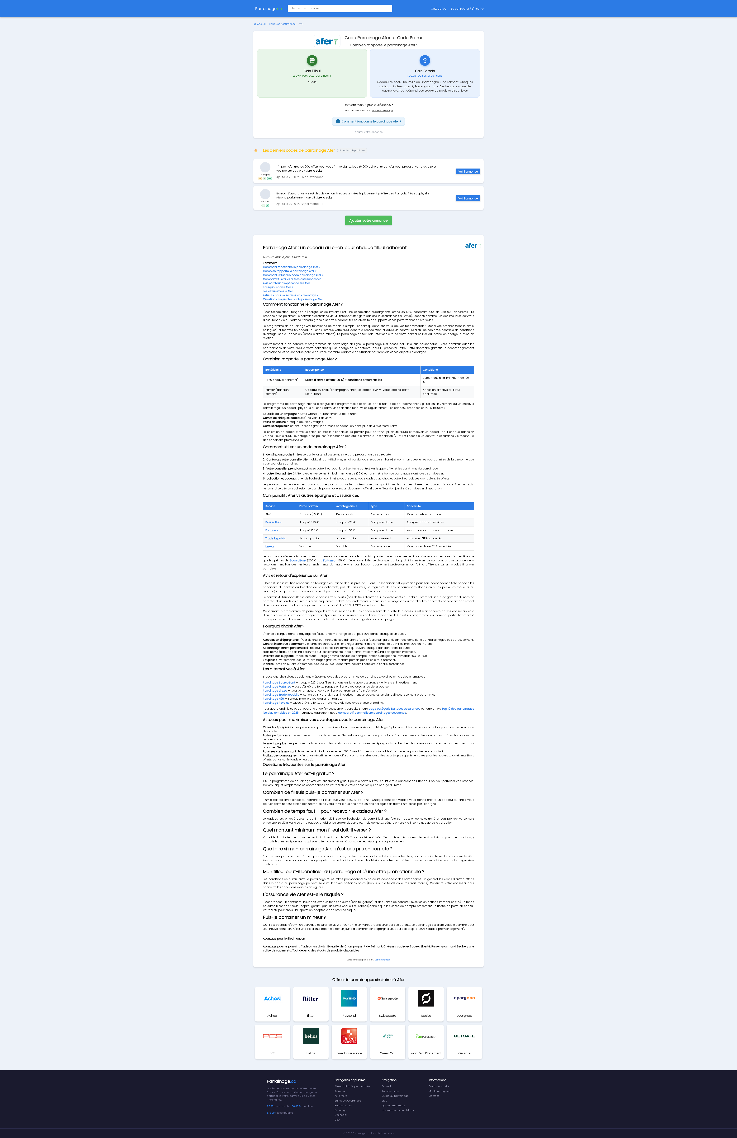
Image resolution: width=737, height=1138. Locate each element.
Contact (434, 1096)
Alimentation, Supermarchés (352, 1086)
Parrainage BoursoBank (279, 682)
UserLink (265, 167)
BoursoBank (273, 522)
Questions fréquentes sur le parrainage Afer (293, 299)
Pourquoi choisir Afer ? (278, 287)
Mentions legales (439, 1091)
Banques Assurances (282, 24)
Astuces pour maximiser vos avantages (290, 295)
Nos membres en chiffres (398, 1110)
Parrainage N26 (273, 699)
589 (269, 178)
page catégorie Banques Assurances (394, 709)
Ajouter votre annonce (368, 132)
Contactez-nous (382, 959)
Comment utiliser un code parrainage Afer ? (293, 275)
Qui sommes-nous (393, 1105)
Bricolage (341, 1110)
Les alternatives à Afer (278, 291)
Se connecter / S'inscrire (467, 9)
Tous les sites (390, 1091)
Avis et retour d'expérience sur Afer (286, 283)
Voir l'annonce (468, 172)
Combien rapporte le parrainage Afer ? (289, 271)
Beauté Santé (343, 1105)
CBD (337, 1119)
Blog (384, 1100)
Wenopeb (265, 174)
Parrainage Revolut (276, 703)
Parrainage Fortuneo (277, 686)
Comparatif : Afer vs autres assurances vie (292, 279)
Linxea (269, 546)
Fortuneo (271, 530)
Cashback (341, 1115)
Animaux (340, 1091)
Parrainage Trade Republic (281, 695)
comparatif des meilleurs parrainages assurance (372, 713)
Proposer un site (439, 1086)
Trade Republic (275, 538)
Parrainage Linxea (275, 691)
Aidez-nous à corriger (382, 110)
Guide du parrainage (395, 1096)
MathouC (265, 201)
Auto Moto (341, 1096)
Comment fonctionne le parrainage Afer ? (369, 121)
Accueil (261, 24)
